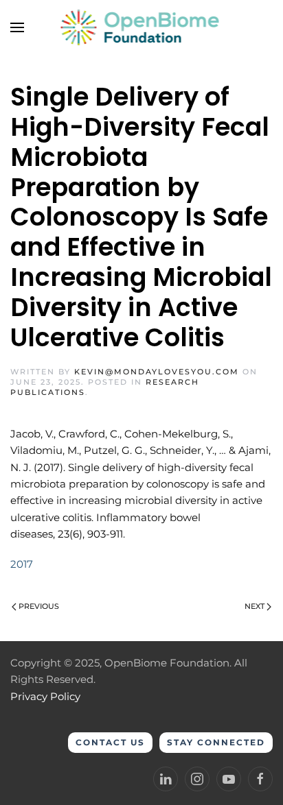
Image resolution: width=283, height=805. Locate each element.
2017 (21, 563)
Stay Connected (216, 742)
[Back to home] (142, 27)
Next (254, 606)
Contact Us (110, 742)
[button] (17, 27)
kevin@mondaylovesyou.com (156, 371)
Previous (39, 606)
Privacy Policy (45, 696)
